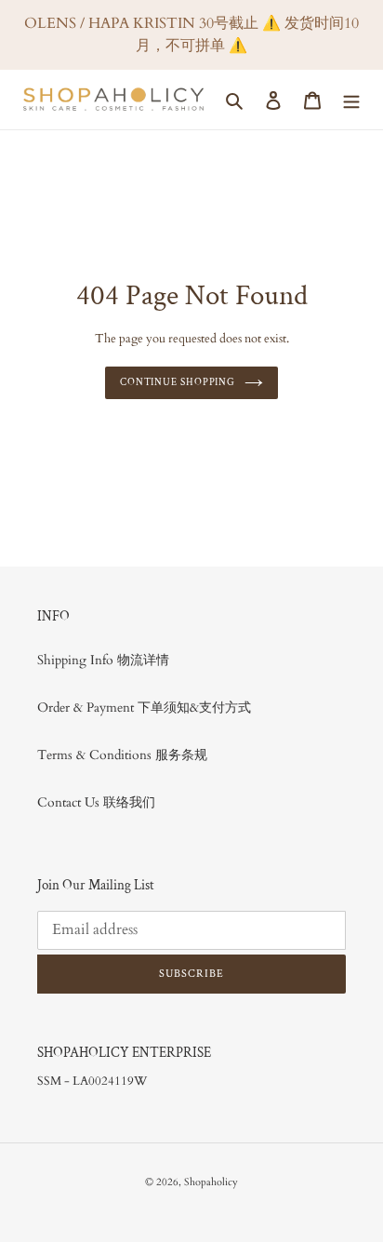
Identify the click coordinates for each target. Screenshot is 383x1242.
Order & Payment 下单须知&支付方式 (144, 707)
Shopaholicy (211, 1182)
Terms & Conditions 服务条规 (122, 755)
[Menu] (351, 99)
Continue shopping (177, 382)
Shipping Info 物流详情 (103, 660)
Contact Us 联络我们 (96, 802)
